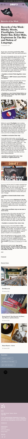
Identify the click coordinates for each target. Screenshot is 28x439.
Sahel (4, 238)
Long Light (8, 239)
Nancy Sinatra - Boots (8, 345)
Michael (3, 184)
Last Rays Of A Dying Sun (15, 241)
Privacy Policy (4, 431)
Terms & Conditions (5, 429)
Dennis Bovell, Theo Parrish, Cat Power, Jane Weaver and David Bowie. (13, 317)
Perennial (3, 81)
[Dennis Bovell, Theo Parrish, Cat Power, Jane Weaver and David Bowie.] (14, 304)
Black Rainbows (7, 141)
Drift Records (6, 288)
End (26, 201)
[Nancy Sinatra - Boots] (14, 333)
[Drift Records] (14, 276)
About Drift (3, 428)
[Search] (4, 4)
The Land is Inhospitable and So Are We (11, 56)
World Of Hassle (5, 225)
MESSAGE (20, 1)
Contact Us (4, 423)
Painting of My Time (20, 124)
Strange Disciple (5, 213)
